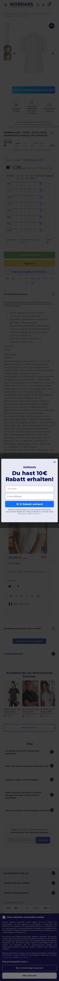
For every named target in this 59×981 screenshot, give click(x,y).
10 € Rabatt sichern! (29, 503)
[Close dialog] (54, 462)
